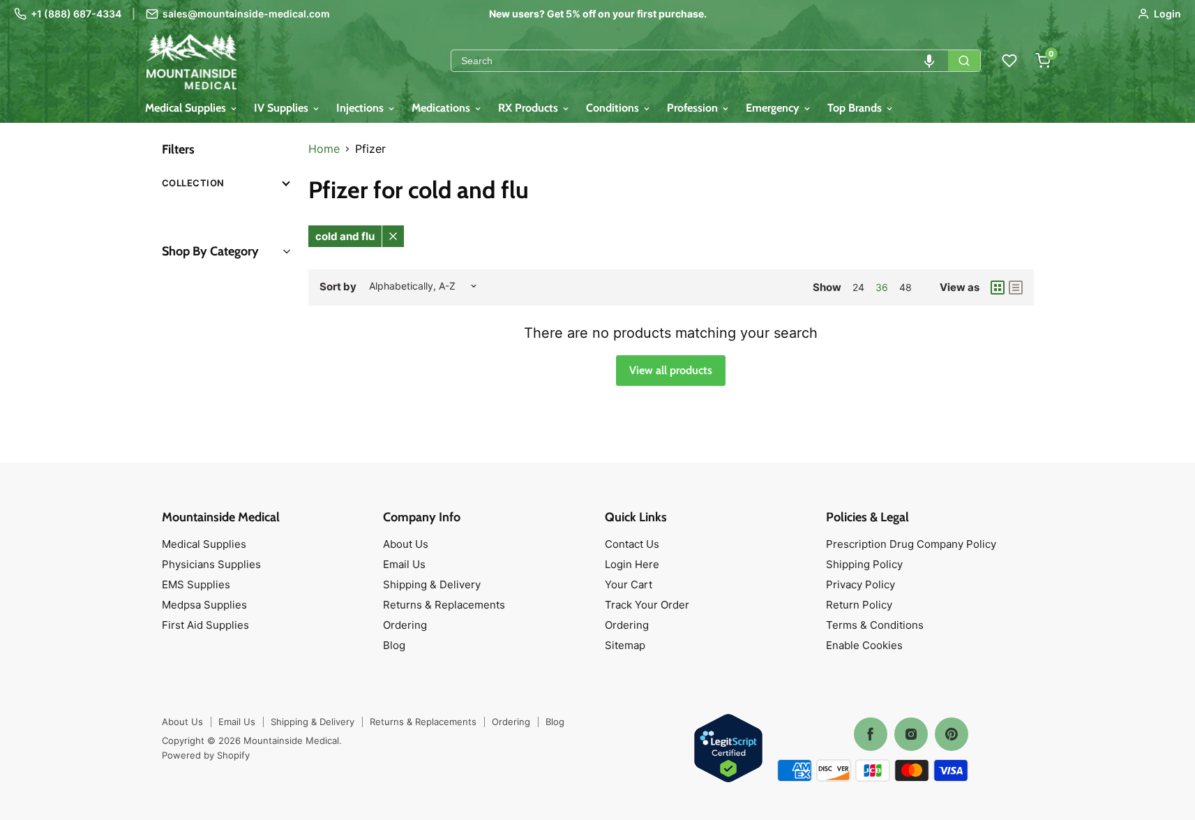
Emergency (774, 107)
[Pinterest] (951, 734)
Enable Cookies (864, 645)
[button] (929, 60)
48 (905, 287)
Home (324, 148)
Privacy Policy (860, 584)
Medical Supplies (187, 107)
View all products (670, 370)
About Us (405, 544)
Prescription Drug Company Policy (911, 544)
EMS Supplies (196, 584)
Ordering (405, 625)
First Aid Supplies (205, 625)
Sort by (338, 286)
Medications (442, 107)
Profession (694, 107)
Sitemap (625, 645)
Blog (394, 645)
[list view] (1016, 288)
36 (881, 287)
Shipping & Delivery (432, 584)
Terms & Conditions (875, 625)
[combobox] (699, 60)
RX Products (529, 107)
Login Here (632, 564)
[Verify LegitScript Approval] (728, 749)
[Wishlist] (1009, 61)
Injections (361, 107)
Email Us (404, 564)
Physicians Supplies (211, 564)
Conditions (614, 107)
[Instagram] (911, 734)
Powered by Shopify (206, 755)
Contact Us (632, 544)
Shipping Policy (864, 564)
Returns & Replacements (444, 604)
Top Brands (856, 107)
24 (858, 287)
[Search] (964, 60)
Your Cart (628, 584)
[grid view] (998, 288)
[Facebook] (870, 734)
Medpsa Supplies (204, 604)
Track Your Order (647, 604)
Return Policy (859, 604)
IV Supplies (282, 107)
